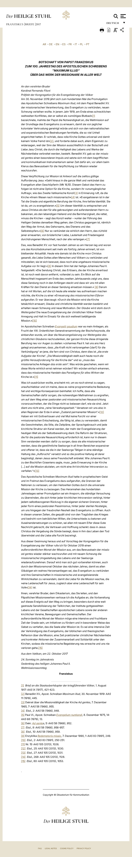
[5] (58, 205)
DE (51, 44)
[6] (42, 230)
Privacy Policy (84, 848)
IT (76, 44)
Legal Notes (51, 848)
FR (70, 44)
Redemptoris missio (49, 735)
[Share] (122, 30)
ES (64, 44)
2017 (38, 24)
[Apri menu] (123, 16)
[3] (76, 193)
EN (57, 44)
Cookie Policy (66, 848)
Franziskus (15, 24)
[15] (40, 647)
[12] (101, 412)
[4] (73, 197)
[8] (49, 266)
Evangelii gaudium (66, 326)
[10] (34, 320)
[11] (36, 376)
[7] (88, 239)
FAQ (40, 848)
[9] (96, 287)
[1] (93, 115)
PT (87, 44)
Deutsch (113, 23)
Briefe (30, 24)
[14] (30, 587)
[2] (51, 141)
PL (81, 44)
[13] (37, 470)
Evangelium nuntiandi (69, 714)
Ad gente (37, 723)
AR (44, 44)
